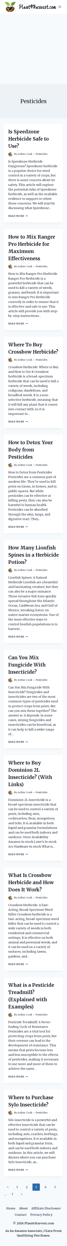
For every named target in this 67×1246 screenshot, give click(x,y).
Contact (21, 1215)
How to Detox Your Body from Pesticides (30, 449)
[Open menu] (60, 6)
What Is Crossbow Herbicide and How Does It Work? (31, 882)
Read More (18, 216)
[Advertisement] (33, 48)
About (23, 1208)
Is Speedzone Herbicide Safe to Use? (28, 139)
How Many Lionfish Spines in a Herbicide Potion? (33, 555)
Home (10, 1208)
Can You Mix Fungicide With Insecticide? (27, 664)
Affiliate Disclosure (46, 1208)
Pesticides (41, 154)
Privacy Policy (41, 1215)
